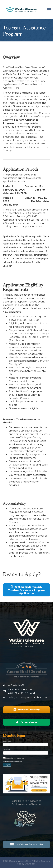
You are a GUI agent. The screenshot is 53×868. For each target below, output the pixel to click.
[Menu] (49, 9)
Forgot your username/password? (12, 761)
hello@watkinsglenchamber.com (27, 697)
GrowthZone (30, 864)
